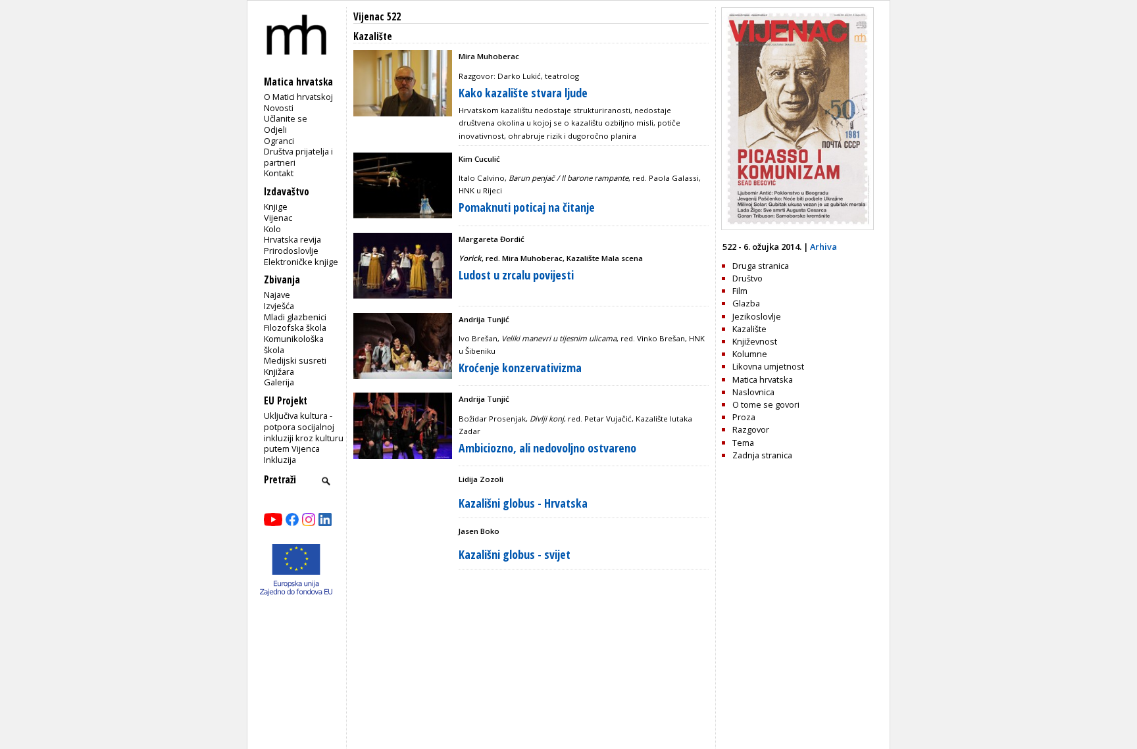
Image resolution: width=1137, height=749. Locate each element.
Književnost (754, 341)
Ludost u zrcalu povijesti (516, 275)
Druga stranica (760, 266)
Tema (743, 442)
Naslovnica (753, 392)
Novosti (278, 108)
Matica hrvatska (762, 379)
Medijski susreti (295, 360)
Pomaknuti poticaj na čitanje (527, 207)
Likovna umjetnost (768, 366)
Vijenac (278, 218)
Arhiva (823, 247)
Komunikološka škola (294, 344)
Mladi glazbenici (295, 317)
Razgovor (750, 429)
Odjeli (275, 129)
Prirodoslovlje (291, 250)
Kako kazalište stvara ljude (523, 93)
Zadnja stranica (762, 455)
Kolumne (749, 354)
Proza (743, 417)
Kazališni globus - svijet (514, 554)
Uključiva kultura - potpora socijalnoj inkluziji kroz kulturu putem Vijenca (303, 432)
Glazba (746, 303)
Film (739, 291)
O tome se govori (765, 404)
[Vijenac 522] (797, 227)
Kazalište (749, 329)
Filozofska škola (295, 327)
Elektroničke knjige (301, 262)
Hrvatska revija (292, 239)
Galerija (279, 382)
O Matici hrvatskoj (298, 97)
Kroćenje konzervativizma (520, 367)
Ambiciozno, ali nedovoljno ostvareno (547, 448)
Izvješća (279, 306)
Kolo (272, 229)
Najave (277, 295)
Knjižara (279, 371)
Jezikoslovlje (756, 316)
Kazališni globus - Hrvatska (523, 503)
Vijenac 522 (377, 17)
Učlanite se (285, 118)
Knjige (276, 206)
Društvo (747, 278)
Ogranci (279, 141)
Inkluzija (280, 460)
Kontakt (278, 173)
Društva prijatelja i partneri (298, 156)
